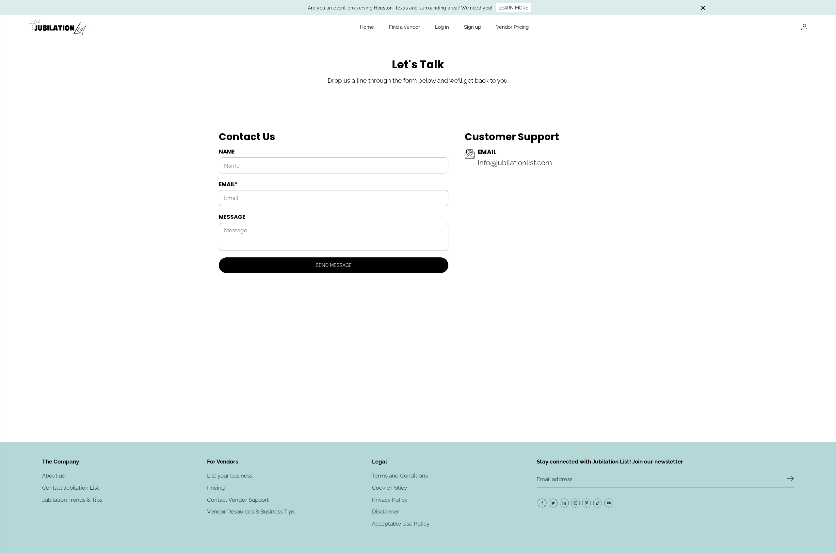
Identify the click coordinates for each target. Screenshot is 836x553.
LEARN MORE (513, 7)
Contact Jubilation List (70, 487)
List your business (229, 475)
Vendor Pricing (512, 27)
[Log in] (804, 27)
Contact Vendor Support (238, 499)
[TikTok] (597, 503)
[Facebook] (542, 503)
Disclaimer (385, 511)
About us (53, 475)
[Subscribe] (790, 479)
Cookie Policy (389, 487)
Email (228, 184)
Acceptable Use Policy (400, 523)
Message (232, 217)
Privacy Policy (390, 499)
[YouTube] (608, 503)
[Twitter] (553, 503)
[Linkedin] (564, 503)
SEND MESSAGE (334, 265)
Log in (442, 27)
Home (367, 27)
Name (227, 151)
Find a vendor (404, 27)
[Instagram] (575, 503)
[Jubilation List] (58, 27)
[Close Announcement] (703, 7)
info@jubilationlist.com (515, 163)
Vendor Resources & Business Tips (251, 511)
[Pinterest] (586, 503)
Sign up (472, 27)
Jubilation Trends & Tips (72, 499)
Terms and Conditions (400, 475)
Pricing (216, 487)
